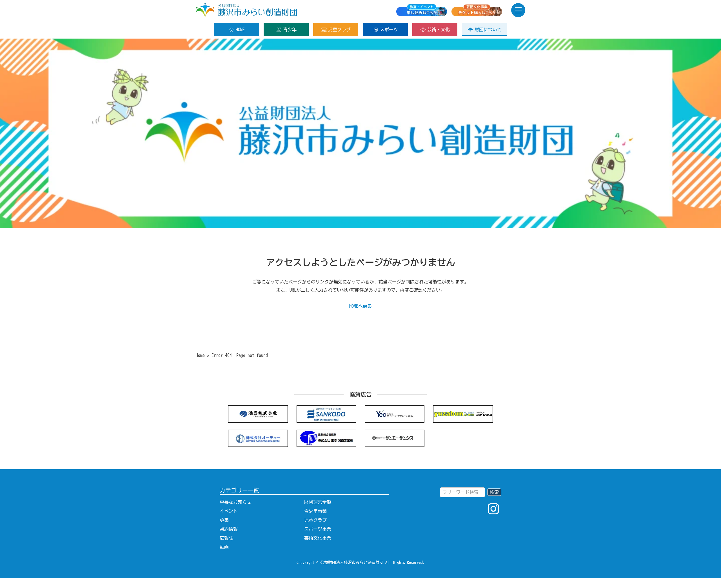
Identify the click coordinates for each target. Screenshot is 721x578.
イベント (229, 511)
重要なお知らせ (235, 502)
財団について (488, 29)
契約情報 (229, 529)
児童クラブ (339, 29)
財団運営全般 (317, 502)
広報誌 (226, 538)
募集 (224, 520)
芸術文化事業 (317, 538)
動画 (224, 547)
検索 (494, 492)
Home (200, 355)
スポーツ (389, 29)
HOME (240, 29)
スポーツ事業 (317, 529)
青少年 (290, 29)
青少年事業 (315, 511)
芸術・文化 (438, 29)
